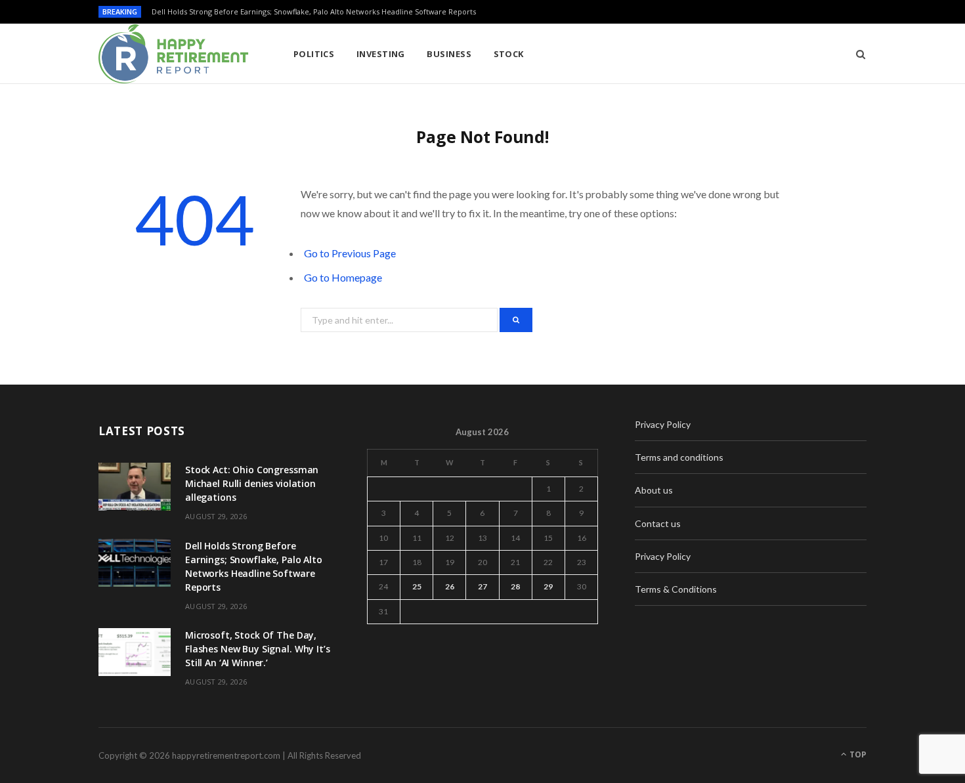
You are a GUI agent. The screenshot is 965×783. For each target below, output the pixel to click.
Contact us (658, 523)
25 (416, 586)
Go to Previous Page (350, 253)
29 (548, 586)
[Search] (856, 53)
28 (515, 586)
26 (449, 586)
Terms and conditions (679, 457)
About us (654, 490)
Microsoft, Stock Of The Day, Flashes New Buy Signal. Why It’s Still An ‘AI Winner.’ (257, 649)
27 (482, 586)
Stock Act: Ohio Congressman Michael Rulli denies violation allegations (251, 483)
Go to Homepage (343, 277)
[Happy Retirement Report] (174, 53)
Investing (380, 54)
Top (857, 754)
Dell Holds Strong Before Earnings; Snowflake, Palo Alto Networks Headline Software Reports (314, 11)
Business (449, 54)
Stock (509, 54)
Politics (314, 54)
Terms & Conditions (676, 589)
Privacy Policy (663, 424)
